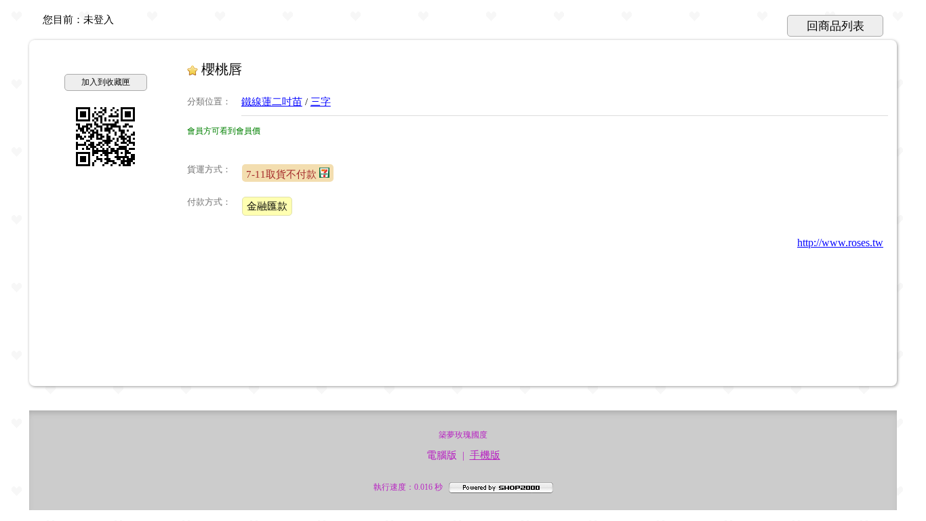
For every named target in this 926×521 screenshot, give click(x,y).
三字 (320, 101)
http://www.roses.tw (840, 242)
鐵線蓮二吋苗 (271, 101)
